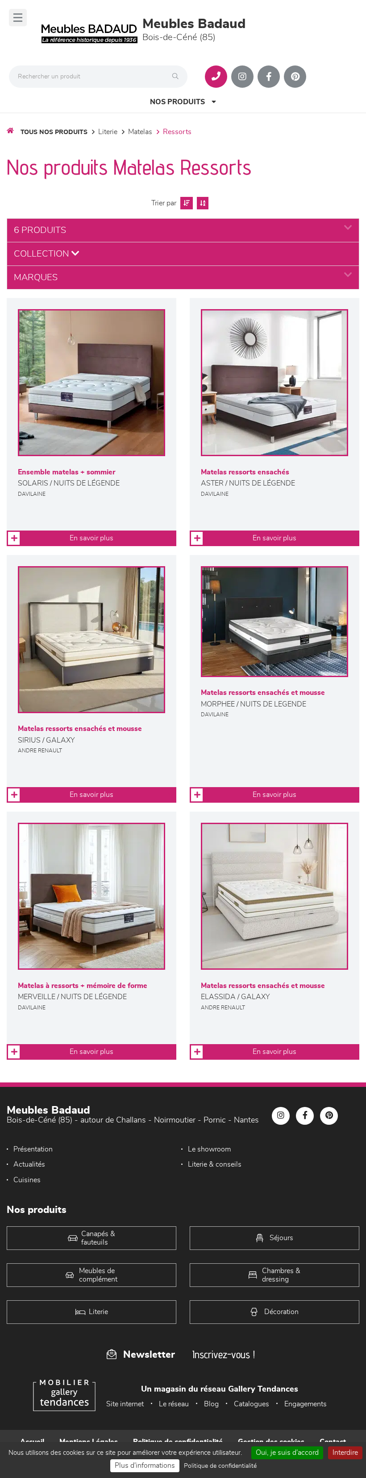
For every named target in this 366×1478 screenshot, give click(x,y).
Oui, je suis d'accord (287, 1452)
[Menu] (18, 17)
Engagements (305, 1404)
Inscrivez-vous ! (223, 1354)
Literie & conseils (214, 1164)
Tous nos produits (54, 132)
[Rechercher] (177, 76)
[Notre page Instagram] (242, 76)
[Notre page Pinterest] (295, 76)
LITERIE (107, 131)
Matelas (140, 131)
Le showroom (209, 1149)
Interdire (345, 1452)
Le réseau (174, 1404)
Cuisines (27, 1180)
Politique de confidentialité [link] (220, 1466)
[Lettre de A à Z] (201, 203)
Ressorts (177, 131)
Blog (211, 1404)
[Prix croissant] (185, 203)
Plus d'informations (145, 1465)
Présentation (33, 1149)
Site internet (125, 1404)
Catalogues (251, 1404)
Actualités (29, 1164)
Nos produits (177, 102)
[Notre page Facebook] (269, 76)
